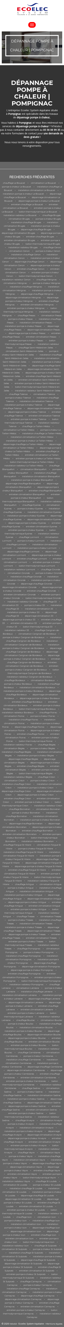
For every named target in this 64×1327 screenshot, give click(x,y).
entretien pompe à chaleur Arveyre (28, 1145)
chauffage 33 (50, 601)
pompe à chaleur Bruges (48, 218)
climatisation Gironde (19, 573)
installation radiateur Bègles (18, 777)
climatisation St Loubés (15, 1184)
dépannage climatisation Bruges (18, 233)
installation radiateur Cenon (16, 279)
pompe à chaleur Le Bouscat (16, 186)
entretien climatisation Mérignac (37, 304)
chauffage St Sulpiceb (45, 1245)
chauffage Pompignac (28, 948)
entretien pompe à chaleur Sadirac (26, 1113)
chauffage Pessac (26, 315)
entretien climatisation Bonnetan (20, 834)
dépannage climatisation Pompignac (41, 966)
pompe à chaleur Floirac (42, 716)
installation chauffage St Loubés (26, 1188)
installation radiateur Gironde (22, 601)
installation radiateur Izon (15, 1245)
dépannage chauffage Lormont (23, 551)
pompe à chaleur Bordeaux (18, 684)
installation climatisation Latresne (19, 995)
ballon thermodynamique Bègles (35, 773)
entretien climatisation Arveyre (44, 1141)
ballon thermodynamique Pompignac (41, 981)
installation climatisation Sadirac (44, 1095)
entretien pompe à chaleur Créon (32, 802)
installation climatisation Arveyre (36, 1127)
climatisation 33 (10, 605)
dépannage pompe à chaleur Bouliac (27, 1038)
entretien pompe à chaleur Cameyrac (26, 1310)
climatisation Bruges (19, 218)
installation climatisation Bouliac (36, 1027)
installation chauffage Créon (16, 784)
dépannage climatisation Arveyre (44, 1134)
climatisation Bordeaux (43, 680)
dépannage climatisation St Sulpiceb (23, 1263)
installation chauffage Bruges (26, 222)
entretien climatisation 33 (24, 623)
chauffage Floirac (48, 712)
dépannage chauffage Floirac (29, 726)
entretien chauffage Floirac (30, 734)
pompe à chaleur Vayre (20, 1156)
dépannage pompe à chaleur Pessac (27, 333)
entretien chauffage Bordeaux (27, 701)
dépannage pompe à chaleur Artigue (27, 902)
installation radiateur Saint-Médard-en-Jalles (37, 390)
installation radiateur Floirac (18, 744)
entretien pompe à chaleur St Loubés (26, 1210)
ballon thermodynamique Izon (38, 1242)
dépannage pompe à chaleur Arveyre (27, 1138)
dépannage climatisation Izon (26, 1231)
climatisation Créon (14, 780)
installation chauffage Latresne (36, 991)
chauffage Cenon (52, 247)
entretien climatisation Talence (44, 415)
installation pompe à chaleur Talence (23, 404)
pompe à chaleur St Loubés (47, 1184)
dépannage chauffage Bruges (36, 229)
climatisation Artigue (50, 884)
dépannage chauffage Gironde (36, 583)
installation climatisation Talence (36, 401)
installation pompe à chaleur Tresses (23, 927)
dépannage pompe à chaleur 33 (19, 619)
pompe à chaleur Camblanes (38, 1056)
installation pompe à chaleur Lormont (37, 548)
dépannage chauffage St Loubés (37, 1195)
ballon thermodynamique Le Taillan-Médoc (32, 462)
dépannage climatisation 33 (39, 615)
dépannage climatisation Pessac (43, 329)
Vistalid (13, 1323)
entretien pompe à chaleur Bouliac (28, 1045)
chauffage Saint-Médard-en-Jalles (36, 347)
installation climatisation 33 (39, 608)
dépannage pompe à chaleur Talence (27, 412)
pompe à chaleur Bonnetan (26, 812)
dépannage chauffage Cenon (29, 261)
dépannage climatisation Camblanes (26, 1070)
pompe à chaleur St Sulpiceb (47, 1249)
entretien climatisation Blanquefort (27, 494)
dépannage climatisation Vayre (26, 1167)
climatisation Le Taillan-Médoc (19, 429)
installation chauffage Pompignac (23, 955)
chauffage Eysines (31, 505)
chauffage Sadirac (31, 1088)
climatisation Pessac (51, 315)
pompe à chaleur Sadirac (30, 1091)
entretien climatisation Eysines (41, 526)
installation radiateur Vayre (16, 1181)
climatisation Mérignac (15, 283)
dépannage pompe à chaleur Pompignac (32, 970)
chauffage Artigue (24, 884)
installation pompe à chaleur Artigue (23, 895)
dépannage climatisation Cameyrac (23, 1299)
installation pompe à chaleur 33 (23, 612)
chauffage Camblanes (29, 1052)
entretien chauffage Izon (43, 1235)
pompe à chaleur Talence (18, 397)
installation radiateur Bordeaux (18, 712)
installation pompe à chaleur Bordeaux (23, 691)
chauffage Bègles (46, 744)
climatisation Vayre (50, 1152)
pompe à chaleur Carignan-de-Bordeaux (23, 637)
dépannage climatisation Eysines (44, 519)
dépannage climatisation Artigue (44, 898)
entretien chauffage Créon (17, 798)
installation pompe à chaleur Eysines (26, 515)
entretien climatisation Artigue (44, 905)
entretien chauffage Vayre (47, 1170)
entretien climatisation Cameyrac (38, 1306)
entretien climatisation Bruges (19, 240)
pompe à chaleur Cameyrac (37, 1285)
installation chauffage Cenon (26, 254)
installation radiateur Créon (48, 805)
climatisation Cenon (19, 251)
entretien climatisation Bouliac (44, 1041)
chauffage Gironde (50, 569)
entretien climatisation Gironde (20, 594)
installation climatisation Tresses (36, 923)
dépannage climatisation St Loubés (23, 1199)
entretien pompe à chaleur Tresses (26, 941)
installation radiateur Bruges (23, 247)
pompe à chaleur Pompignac (38, 952)
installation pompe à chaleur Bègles (35, 755)
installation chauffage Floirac (23, 719)
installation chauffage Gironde (25, 576)
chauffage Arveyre (24, 1120)
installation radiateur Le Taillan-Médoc (23, 465)
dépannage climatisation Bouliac (44, 1034)
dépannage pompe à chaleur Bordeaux (40, 698)
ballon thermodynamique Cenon (36, 276)
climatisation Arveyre (51, 1120)
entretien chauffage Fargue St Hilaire (27, 870)
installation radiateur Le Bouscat (20, 215)
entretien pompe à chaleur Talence (28, 419)
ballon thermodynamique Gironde (43, 598)
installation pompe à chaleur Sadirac (26, 1098)
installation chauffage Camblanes (23, 1059)
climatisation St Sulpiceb (14, 1249)
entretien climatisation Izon (20, 1238)
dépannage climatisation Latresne (26, 1002)
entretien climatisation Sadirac (41, 1109)
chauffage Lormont (29, 537)
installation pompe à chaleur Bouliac (23, 1031)
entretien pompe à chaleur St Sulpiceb (26, 1274)
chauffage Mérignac (46, 279)
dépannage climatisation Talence (44, 408)
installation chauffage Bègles (16, 752)
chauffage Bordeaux (14, 680)
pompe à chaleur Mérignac (46, 283)
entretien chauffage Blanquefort (45, 490)
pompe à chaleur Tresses (20, 920)
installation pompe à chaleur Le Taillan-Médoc (29, 440)
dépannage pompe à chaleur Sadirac (27, 1106)
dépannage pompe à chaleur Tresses (27, 934)
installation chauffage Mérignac (26, 286)
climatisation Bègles (14, 748)
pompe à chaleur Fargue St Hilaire (35, 848)
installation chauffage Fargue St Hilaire (23, 852)
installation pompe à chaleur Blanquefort (32, 480)
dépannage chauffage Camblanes (45, 1066)
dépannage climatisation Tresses (43, 930)
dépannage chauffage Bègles (23, 759)
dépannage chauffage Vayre (47, 1163)
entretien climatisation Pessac (41, 336)
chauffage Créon (46, 777)
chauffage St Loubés (46, 1181)
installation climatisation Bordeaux (37, 687)
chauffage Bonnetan (19, 809)
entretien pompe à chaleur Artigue (28, 909)
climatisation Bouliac (51, 1020)
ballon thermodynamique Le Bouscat (38, 211)
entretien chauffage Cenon (30, 269)
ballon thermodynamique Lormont (37, 565)
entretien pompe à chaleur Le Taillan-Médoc (38, 458)
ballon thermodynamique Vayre (39, 1177)
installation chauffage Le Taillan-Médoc (42, 433)
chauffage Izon (24, 1217)
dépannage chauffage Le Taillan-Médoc (23, 444)
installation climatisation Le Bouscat (36, 190)
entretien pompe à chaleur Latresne (26, 1013)
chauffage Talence (18, 394)
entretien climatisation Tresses (41, 938)
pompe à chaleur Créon (42, 780)
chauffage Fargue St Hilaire (17, 844)
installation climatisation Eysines (44, 512)
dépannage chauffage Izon (46, 1227)
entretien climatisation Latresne (37, 1009)
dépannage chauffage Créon (16, 791)
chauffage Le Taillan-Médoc (36, 426)
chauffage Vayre (26, 1152)
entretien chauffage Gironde (41, 590)
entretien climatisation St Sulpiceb (36, 1270)
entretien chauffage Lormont (32, 558)
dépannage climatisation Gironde (19, 587)
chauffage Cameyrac (31, 1281)
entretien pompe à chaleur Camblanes (26, 1081)
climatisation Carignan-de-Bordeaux (37, 633)
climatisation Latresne (27, 988)
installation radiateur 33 (17, 630)
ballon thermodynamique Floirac (36, 741)
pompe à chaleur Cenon (48, 251)
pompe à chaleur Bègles (42, 748)
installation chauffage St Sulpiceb (26, 1252)
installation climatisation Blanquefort (41, 476)
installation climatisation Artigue (36, 891)
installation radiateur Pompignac (26, 984)
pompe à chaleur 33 (34, 605)
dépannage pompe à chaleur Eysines (27, 523)
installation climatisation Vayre (29, 1159)
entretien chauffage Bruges (40, 236)
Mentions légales (54, 1323)
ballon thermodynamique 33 (37, 626)
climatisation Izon (47, 1217)
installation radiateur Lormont (19, 569)
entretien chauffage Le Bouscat (27, 204)
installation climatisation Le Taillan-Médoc (32, 437)
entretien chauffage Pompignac (24, 973)
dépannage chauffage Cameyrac (38, 1295)
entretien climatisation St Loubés (36, 1206)
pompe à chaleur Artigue (20, 887)
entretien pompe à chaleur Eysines (26, 530)
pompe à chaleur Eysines (30, 508)
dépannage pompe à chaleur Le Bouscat (39, 200)
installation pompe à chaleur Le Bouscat (23, 193)
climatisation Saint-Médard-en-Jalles (24, 351)
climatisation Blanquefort (33, 469)
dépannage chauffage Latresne (44, 998)
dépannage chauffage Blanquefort (23, 483)
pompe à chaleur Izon (15, 1220)
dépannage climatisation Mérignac (23, 297)
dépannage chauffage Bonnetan (25, 823)
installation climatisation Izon (26, 1224)
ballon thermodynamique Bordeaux (37, 709)
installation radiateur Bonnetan (38, 841)
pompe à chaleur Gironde (49, 573)
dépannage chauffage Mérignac (37, 294)
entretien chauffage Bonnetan (37, 830)
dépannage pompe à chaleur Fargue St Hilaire (38, 866)
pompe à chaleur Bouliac (20, 1023)
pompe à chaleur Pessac (20, 319)
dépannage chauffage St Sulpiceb (38, 1260)
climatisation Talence (44, 394)
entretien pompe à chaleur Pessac (26, 340)
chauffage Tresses (25, 916)
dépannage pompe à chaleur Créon (35, 794)
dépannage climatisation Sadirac (44, 1102)
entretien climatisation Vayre (22, 1174)
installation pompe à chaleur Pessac (23, 326)
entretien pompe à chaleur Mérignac (26, 308)
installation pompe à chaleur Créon (35, 787)
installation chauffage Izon (46, 1220)
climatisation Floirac (14, 716)
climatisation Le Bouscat (43, 183)
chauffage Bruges (51, 215)
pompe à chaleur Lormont (31, 540)
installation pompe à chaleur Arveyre (23, 1131)
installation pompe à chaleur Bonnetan (40, 819)
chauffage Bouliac (25, 1020)
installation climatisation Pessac (36, 322)
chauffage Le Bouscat (14, 183)
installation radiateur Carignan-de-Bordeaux (29, 676)
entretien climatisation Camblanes (38, 1077)
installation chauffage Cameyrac (23, 1288)
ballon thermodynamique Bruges (43, 243)
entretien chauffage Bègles (30, 766)
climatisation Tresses (50, 916)
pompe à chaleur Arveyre (21, 1124)
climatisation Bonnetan (48, 809)
